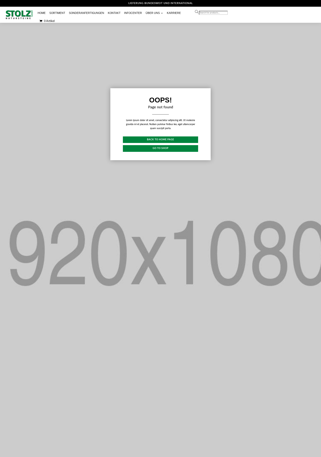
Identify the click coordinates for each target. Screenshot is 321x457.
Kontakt (114, 13)
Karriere (174, 13)
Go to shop (161, 148)
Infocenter (133, 13)
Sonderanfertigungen (86, 13)
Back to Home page (160, 139)
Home (42, 13)
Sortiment (57, 13)
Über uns (153, 13)
